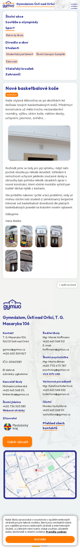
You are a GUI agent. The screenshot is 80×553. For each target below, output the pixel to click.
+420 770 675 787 (54, 365)
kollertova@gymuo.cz (56, 394)
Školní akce (14, 16)
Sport (10, 28)
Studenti (12, 48)
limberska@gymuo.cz (16, 394)
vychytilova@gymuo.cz (56, 414)
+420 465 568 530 (54, 390)
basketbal (12, 94)
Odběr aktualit (17, 442)
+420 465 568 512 (54, 341)
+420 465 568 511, (14, 390)
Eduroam (11, 61)
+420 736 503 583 (14, 406)
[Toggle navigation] (74, 6)
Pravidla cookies (56, 531)
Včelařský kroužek (19, 68)
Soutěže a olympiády (21, 22)
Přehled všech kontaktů (54, 425)
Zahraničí (13, 74)
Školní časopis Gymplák (50, 54)
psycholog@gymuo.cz (56, 370)
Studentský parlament (19, 54)
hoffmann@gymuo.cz (56, 349)
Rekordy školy (14, 35)
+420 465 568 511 (53, 410)
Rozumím (40, 539)
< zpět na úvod (67, 284)
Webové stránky (14, 410)
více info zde (51, 374)
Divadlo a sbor (17, 42)
